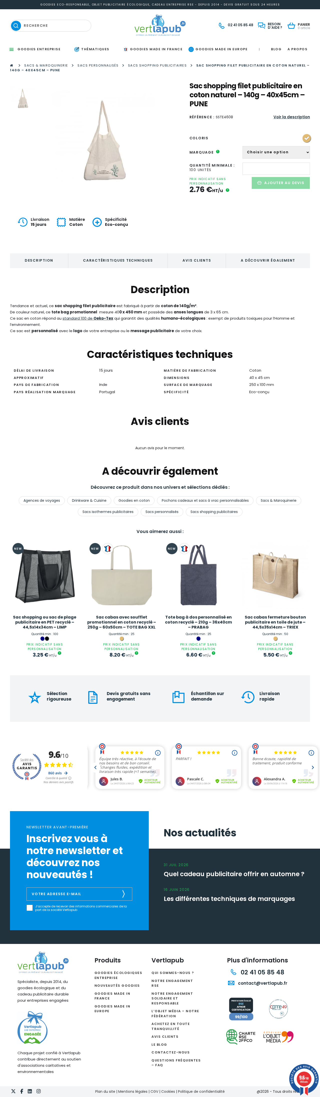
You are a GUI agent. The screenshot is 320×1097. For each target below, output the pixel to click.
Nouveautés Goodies (117, 985)
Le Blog (159, 1044)
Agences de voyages (42, 500)
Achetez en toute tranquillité (171, 1026)
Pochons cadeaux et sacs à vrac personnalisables (205, 500)
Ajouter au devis (284, 182)
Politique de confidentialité (201, 1091)
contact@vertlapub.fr (262, 983)
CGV (154, 1091)
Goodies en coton (134, 500)
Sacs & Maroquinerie (46, 65)
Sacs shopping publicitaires (157, 65)
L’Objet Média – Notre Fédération (175, 1013)
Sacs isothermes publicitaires (108, 511)
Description (39, 260)
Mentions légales (133, 1091)
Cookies (168, 1091)
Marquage (204, 152)
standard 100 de (87, 318)
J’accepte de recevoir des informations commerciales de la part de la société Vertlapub (81, 908)
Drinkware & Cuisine (89, 500)
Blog (276, 49)
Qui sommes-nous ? (173, 972)
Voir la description (292, 117)
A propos (298, 49)
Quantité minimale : (212, 165)
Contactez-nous (171, 1052)
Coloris (199, 138)
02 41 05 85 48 (261, 972)
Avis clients (196, 260)
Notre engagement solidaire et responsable (172, 998)
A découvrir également (268, 260)
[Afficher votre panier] (293, 26)
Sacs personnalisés (98, 65)
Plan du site (105, 1091)
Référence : (202, 117)
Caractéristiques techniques (118, 260)
